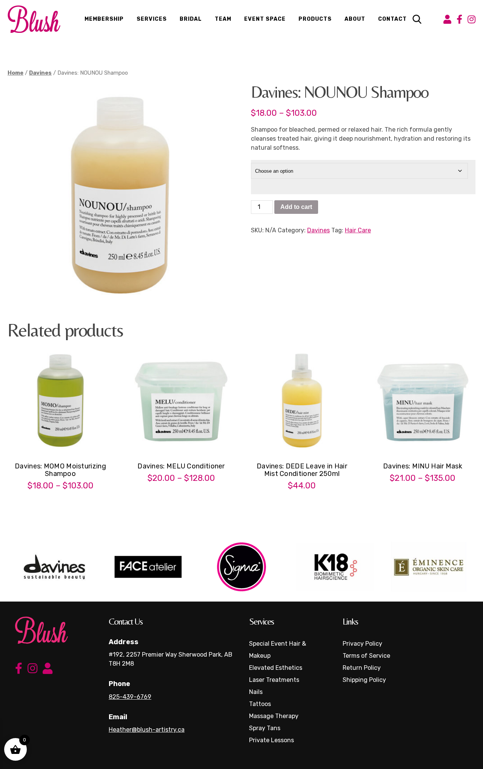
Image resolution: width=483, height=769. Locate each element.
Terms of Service (366, 655)
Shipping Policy (364, 679)
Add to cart (296, 207)
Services (152, 19)
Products (315, 19)
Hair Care (358, 230)
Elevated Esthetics (275, 667)
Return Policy (362, 667)
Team (223, 19)
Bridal (191, 19)
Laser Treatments (274, 679)
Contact (392, 19)
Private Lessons (271, 740)
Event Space (265, 19)
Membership (104, 19)
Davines (40, 72)
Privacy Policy (362, 643)
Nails (256, 691)
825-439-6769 (130, 696)
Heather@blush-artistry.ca (147, 729)
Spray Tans (264, 728)
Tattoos (260, 704)
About (355, 19)
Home (15, 72)
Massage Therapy (273, 716)
